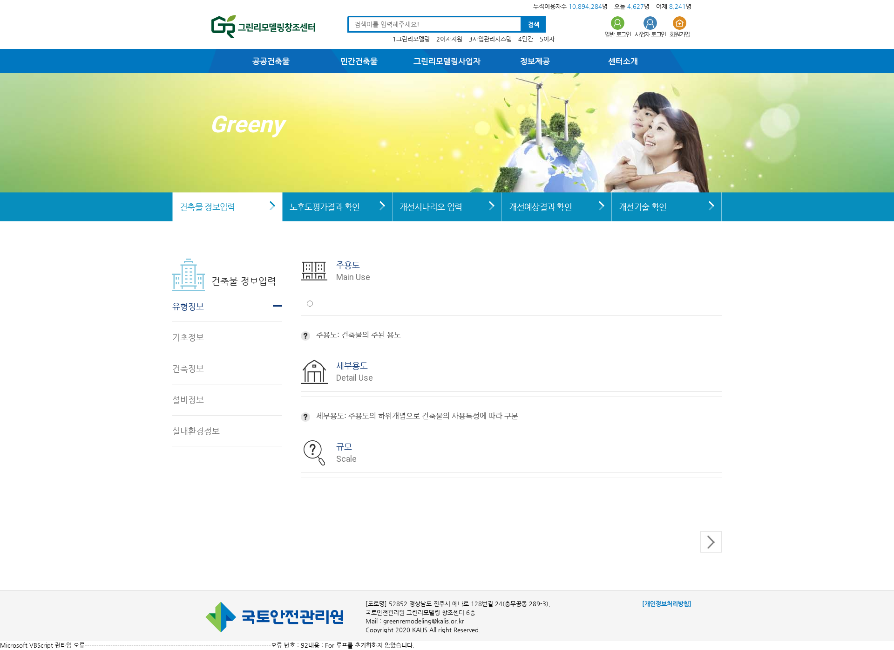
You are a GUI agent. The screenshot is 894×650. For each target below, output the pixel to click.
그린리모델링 (413, 38)
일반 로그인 (617, 34)
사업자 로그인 (650, 34)
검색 (533, 24)
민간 (527, 38)
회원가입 (680, 34)
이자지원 (451, 38)
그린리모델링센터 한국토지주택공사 (260, 28)
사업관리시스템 (492, 38)
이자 (549, 38)
